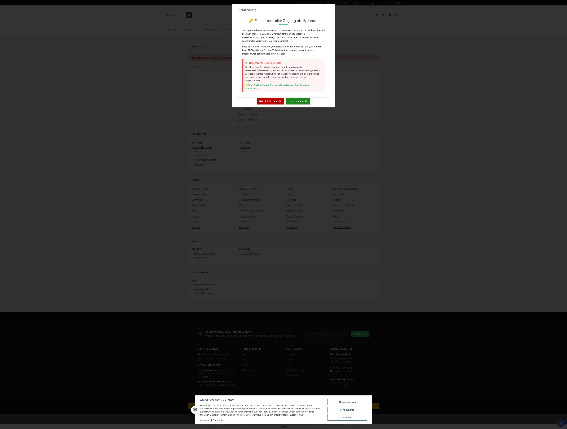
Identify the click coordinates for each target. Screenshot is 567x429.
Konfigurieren (347, 410)
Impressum (205, 420)
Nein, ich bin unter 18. (270, 101)
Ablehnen (347, 417)
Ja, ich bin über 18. (298, 101)
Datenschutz (219, 420)
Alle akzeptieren (347, 402)
